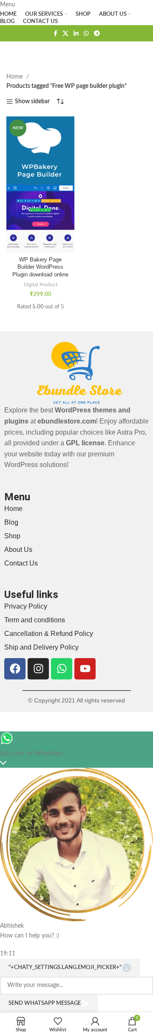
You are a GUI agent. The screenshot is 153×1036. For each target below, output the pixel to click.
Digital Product (40, 284)
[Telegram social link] (96, 33)
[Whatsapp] (61, 668)
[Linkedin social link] (76, 33)
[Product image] (40, 218)
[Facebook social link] (55, 33)
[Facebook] (15, 668)
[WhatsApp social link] (86, 33)
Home (15, 77)
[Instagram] (38, 668)
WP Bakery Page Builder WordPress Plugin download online (40, 267)
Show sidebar (32, 101)
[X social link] (65, 33)
